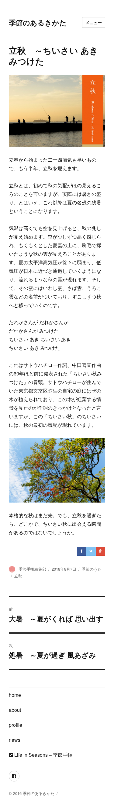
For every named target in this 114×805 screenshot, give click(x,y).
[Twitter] (91, 551)
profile (15, 724)
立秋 (18, 576)
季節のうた (92, 569)
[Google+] (100, 551)
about (15, 709)
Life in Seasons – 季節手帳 (42, 754)
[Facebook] (81, 551)
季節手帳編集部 (32, 569)
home (15, 694)
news (14, 739)
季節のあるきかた (38, 22)
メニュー (93, 22)
